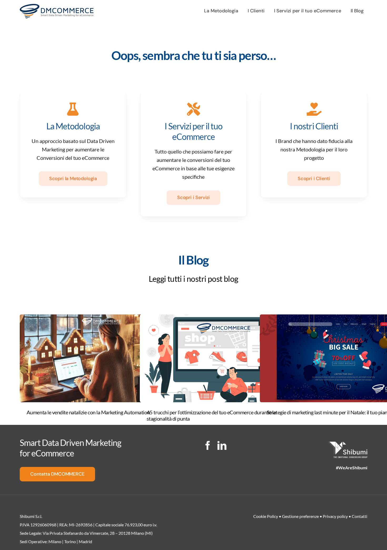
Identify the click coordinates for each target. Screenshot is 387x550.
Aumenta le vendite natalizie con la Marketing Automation (88, 412)
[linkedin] (221, 445)
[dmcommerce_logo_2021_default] (56, 6)
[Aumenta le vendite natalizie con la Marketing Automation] (103, 358)
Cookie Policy (265, 516)
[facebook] (207, 445)
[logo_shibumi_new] (347, 444)
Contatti (359, 516)
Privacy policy (335, 516)
